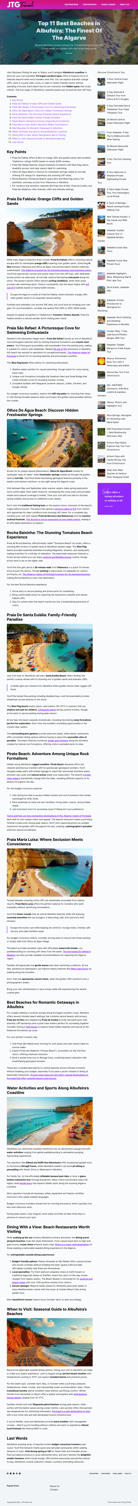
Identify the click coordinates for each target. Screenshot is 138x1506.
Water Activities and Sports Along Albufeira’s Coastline (39, 131)
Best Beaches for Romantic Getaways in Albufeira (37, 128)
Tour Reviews (89, 4)
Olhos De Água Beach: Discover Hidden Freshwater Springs (42, 110)
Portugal (69, 53)
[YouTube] (20, 1473)
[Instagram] (13, 1473)
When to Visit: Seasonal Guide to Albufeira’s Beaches (38, 138)
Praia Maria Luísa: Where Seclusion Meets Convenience (40, 124)
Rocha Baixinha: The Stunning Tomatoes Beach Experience (41, 114)
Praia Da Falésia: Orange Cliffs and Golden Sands (37, 103)
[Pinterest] (16, 1473)
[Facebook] (7, 1473)
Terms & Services (114, 1502)
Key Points (17, 100)
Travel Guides (108, 4)
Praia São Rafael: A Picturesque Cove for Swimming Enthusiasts (44, 107)
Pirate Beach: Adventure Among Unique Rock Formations (40, 121)
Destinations (71, 4)
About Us (124, 4)
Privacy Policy (126, 1502)
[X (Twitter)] (10, 1473)
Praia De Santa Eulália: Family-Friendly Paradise (36, 117)
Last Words (18, 142)
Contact (54, 1489)
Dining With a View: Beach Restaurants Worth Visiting (39, 135)
